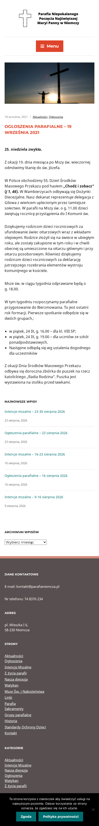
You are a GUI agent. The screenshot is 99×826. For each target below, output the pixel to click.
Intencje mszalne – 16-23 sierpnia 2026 (35, 454)
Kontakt (11, 733)
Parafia (10, 703)
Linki (8, 697)
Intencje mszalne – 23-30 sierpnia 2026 (35, 411)
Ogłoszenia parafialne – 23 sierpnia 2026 (36, 433)
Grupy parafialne (18, 715)
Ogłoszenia (56, 117)
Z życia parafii (16, 673)
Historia (11, 721)
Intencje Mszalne (18, 667)
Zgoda (26, 817)
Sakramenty (14, 708)
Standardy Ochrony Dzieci (25, 727)
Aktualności (40, 117)
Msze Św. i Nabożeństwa (24, 691)
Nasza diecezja (16, 679)
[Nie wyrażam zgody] (93, 809)
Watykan (11, 685)
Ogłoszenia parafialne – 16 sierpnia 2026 (36, 475)
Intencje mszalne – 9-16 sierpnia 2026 (34, 497)
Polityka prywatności (61, 817)
